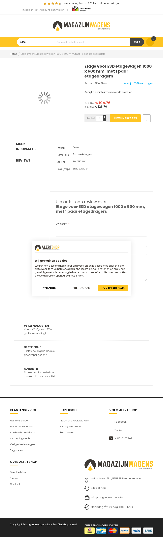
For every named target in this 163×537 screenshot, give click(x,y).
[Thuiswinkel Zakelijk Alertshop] (81, 8)
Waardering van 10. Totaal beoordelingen (92, 3)
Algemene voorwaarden (74, 420)
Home (13, 54)
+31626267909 (123, 438)
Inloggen (27, 9)
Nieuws (14, 478)
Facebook (120, 422)
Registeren (16, 450)
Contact (15, 484)
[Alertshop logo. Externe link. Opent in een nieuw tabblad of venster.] (47, 248)
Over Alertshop (18, 472)
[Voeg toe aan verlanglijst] (147, 118)
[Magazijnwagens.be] (81, 25)
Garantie (31, 369)
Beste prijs (32, 347)
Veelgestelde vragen (22, 444)
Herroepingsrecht (20, 438)
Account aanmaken (52, 9)
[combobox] (73, 42)
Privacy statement (71, 426)
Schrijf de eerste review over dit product (108, 92)
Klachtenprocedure (21, 426)
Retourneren (67, 432)
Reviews (23, 160)
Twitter (118, 430)
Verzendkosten (36, 326)
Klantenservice (19, 420)
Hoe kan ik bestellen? (22, 432)
